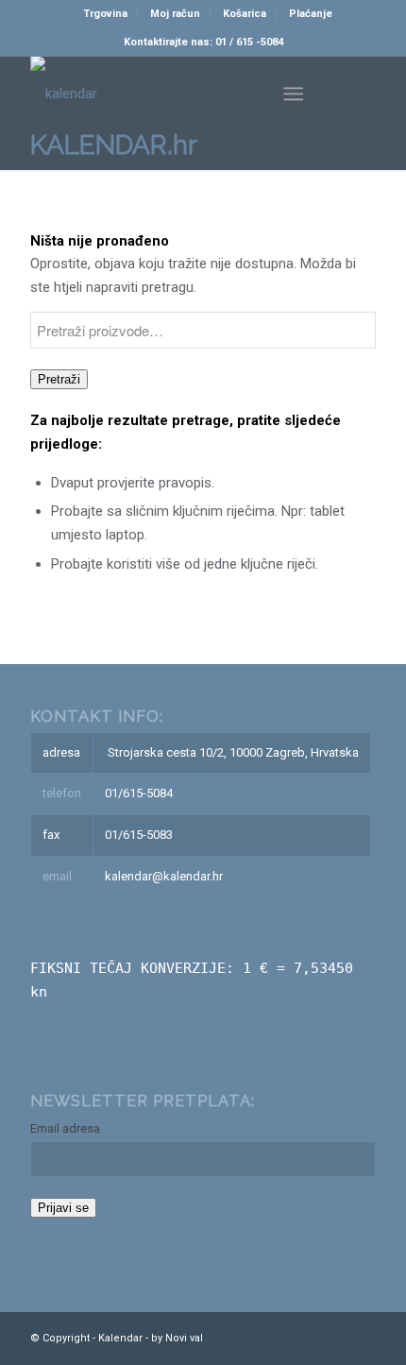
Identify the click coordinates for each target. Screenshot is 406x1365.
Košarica (244, 14)
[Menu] (293, 93)
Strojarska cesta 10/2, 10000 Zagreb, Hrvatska (233, 752)
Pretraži (59, 379)
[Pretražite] (246, 93)
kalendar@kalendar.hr (164, 876)
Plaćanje (310, 14)
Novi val (184, 1338)
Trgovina (105, 14)
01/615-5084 (139, 793)
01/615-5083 (139, 835)
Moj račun (175, 14)
